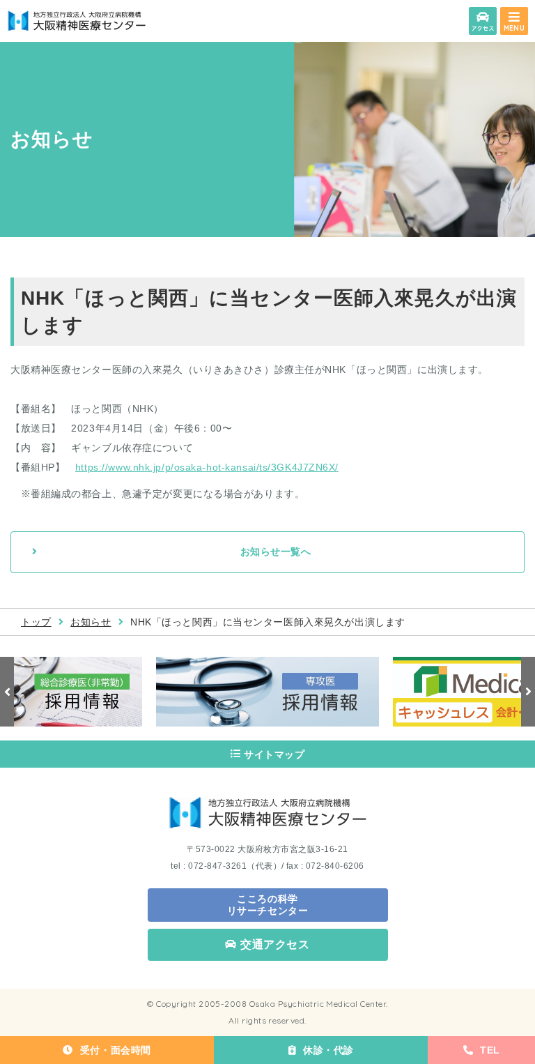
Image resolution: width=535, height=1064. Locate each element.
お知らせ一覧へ (275, 551)
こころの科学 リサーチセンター (267, 904)
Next (528, 692)
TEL (490, 1050)
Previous (7, 692)
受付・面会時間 (115, 1050)
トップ (36, 622)
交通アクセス (275, 944)
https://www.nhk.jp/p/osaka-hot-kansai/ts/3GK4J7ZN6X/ (207, 467)
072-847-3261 (217, 866)
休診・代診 (328, 1050)
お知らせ (90, 622)
